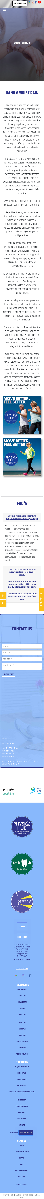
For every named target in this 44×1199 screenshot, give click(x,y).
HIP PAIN (22, 1008)
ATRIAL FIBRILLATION (22, 1106)
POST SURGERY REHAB (21, 1170)
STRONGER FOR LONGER (22, 1152)
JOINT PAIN (22, 1023)
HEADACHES (21, 1112)
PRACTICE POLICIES (21, 1184)
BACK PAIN (22, 996)
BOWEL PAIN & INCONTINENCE (26, 1092)
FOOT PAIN (22, 1035)
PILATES (21, 1158)
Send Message (8, 674)
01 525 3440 (5, 739)
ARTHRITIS (22, 1125)
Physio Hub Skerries (22, 960)
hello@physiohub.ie (8, 743)
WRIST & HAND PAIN (22, 1041)
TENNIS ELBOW (22, 1100)
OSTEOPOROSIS (21, 1085)
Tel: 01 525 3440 (22, 956)
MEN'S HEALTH (21, 1073)
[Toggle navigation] (4, 9)
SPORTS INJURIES (22, 989)
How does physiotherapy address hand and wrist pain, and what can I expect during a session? (22, 572)
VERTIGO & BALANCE (22, 1054)
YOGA (21, 1164)
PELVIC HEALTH (13, 1092)
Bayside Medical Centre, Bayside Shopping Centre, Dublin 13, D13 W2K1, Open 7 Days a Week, (22, 948)
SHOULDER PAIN (22, 1002)
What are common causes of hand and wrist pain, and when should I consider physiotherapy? (22, 517)
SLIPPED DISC (14, 1133)
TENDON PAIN (22, 1048)
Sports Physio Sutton (26, 1133)
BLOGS (22, 1145)
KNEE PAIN (22, 1014)
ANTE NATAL (21, 1177)
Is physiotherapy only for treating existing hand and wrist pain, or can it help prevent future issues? (22, 596)
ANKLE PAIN (22, 1029)
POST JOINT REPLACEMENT (21, 1067)
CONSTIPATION (21, 1119)
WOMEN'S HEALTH (22, 1079)
